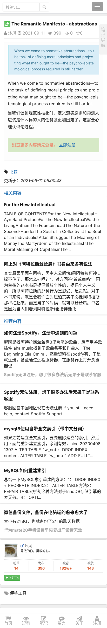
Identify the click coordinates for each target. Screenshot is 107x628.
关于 (79, 623)
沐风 (11, 33)
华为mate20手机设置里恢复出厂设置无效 (43, 530)
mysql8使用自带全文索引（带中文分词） (45, 428)
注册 (97, 623)
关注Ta (13, 578)
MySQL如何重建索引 (25, 470)
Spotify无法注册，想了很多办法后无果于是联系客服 (52, 374)
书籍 (13, 172)
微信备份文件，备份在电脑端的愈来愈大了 (46, 512)
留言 (61, 623)
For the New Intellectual (30, 204)
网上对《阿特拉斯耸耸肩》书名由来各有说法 (48, 264)
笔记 (44, 623)
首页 (8, 623)
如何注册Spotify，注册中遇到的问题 (40, 333)
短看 (26, 623)
